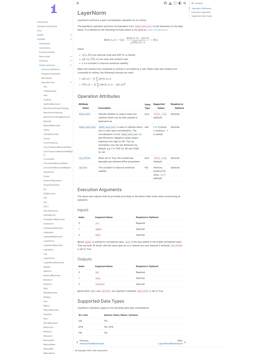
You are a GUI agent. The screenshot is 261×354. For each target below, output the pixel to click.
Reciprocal (48, 327)
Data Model (46, 78)
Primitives (43, 61)
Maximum (48, 280)
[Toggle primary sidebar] (77, 3)
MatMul (47, 267)
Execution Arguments (201, 12)
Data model (44, 56)
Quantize (48, 314)
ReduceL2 (48, 336)
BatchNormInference (53, 112)
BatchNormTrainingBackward (57, 117)
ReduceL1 (48, 331)
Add (45, 95)
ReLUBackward (51, 323)
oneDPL (40, 35)
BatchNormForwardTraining (56, 108)
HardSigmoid (49, 215)
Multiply (47, 297)
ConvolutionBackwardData (56, 163)
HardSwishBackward (53, 228)
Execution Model (46, 52)
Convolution (49, 159)
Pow (46, 301)
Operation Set (48, 82)
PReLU (47, 306)
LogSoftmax (49, 258)
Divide (46, 176)
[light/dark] (179, 3)
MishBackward (50, 293)
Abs (45, 86)
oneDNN (41, 39)
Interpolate (48, 232)
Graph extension (47, 65)
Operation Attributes (201, 8)
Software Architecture (47, 26)
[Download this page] (170, 3)
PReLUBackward (51, 310)
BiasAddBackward (52, 125)
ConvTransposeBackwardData (57, 147)
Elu (45, 189)
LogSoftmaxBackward (54, 262)
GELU (46, 206)
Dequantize (49, 172)
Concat (47, 138)
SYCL (39, 30)
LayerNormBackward (53, 245)
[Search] (184, 3)
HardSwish (49, 224)
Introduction (42, 22)
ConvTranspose (51, 143)
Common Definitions (50, 69)
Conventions (45, 48)
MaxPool (48, 271)
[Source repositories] (165, 3)
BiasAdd (47, 121)
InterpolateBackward (53, 236)
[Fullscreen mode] (175, 3)
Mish (46, 288)
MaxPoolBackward (52, 275)
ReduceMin (49, 349)
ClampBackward (51, 134)
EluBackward (49, 193)
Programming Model (50, 74)
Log (45, 254)
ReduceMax (49, 340)
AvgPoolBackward (52, 104)
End (45, 198)
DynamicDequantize (53, 180)
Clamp (46, 130)
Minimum (48, 284)
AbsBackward (50, 91)
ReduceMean (49, 344)
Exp (45, 202)
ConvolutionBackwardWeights (57, 167)
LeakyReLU (49, 249)
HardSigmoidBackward (54, 219)
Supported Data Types (202, 16)
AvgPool (47, 99)
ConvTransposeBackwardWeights (58, 153)
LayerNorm (49, 241)
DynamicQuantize (51, 185)
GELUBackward (51, 211)
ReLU (46, 318)
